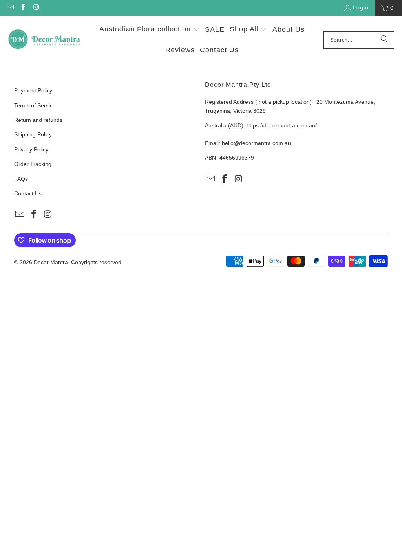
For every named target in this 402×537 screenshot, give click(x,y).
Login (361, 7)
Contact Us (28, 193)
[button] (149, 30)
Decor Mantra (51, 262)
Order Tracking (32, 164)
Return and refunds (38, 120)
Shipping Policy (33, 134)
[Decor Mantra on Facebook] (23, 8)
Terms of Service (35, 105)
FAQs (21, 179)
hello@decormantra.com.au (256, 143)
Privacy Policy (31, 149)
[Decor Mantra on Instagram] (36, 8)
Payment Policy (33, 90)
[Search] (384, 40)
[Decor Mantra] (44, 40)
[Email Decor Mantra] (10, 8)
